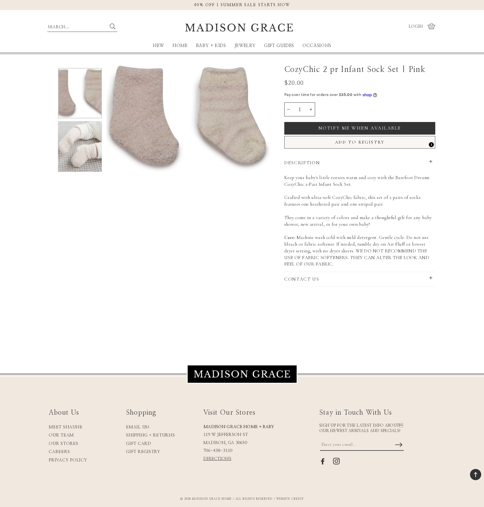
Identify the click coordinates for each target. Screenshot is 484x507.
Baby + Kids (211, 45)
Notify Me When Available (359, 128)
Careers (59, 452)
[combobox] (82, 26)
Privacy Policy (68, 460)
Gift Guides (279, 45)
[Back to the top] (475, 474)
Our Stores (63, 444)
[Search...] (112, 26)
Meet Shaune (65, 427)
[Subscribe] (398, 445)
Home (180, 45)
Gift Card (138, 444)
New (158, 45)
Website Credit (290, 498)
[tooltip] (431, 144)
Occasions (316, 45)
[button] (432, 26)
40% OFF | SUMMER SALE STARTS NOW (242, 5)
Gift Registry (143, 452)
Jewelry (245, 45)
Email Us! (138, 427)
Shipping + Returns (150, 435)
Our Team (61, 435)
